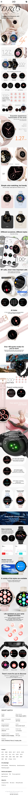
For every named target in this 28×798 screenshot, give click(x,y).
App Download (4, 774)
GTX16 (17, 754)
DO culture (12, 782)
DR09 (21, 756)
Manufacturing (12, 765)
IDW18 (10, 752)
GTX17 (21, 754)
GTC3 (13, 754)
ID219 (2, 754)
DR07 (17, 756)
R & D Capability (4, 765)
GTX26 (2, 756)
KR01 (6, 759)
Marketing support (5, 767)
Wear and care (4, 776)
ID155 (14, 759)
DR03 (7, 756)
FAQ (10, 774)
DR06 (14, 756)
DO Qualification (19, 782)
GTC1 (6, 754)
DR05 (10, 756)
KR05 (2, 759)
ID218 (22, 752)
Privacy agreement (16, 774)
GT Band (10, 759)
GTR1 (2, 752)
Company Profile (5, 782)
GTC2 (10, 754)
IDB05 (6, 752)
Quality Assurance (21, 765)
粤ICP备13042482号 (14, 794)
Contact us (3, 785)
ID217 (14, 752)
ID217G (18, 752)
